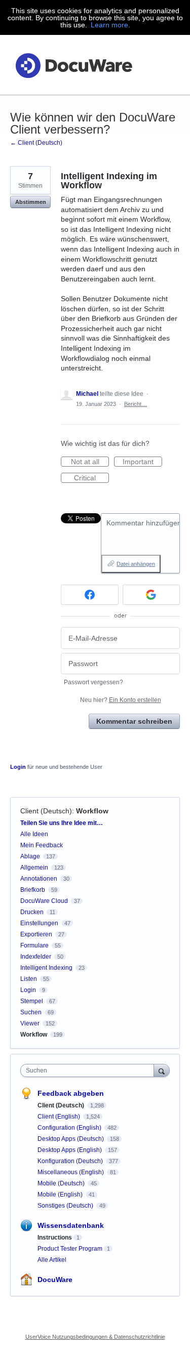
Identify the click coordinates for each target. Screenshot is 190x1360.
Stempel (31, 1001)
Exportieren (36, 934)
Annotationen (38, 878)
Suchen (31, 1012)
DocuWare (54, 1279)
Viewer (30, 1023)
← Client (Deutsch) (36, 142)
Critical (91, 478)
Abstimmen (30, 202)
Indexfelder (35, 956)
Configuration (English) (70, 1127)
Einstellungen (39, 923)
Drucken (32, 912)
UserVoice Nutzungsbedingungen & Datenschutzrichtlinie (95, 1337)
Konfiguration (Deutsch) (70, 1161)
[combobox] (89, 1070)
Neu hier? (120, 700)
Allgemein (34, 867)
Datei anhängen (136, 564)
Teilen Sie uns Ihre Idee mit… (61, 823)
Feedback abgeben (70, 1093)
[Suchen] (162, 1070)
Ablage (30, 856)
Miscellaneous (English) (71, 1172)
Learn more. (110, 25)
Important (142, 462)
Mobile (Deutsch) (61, 1183)
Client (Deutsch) (46, 811)
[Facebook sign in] (90, 595)
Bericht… (135, 404)
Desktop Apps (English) (70, 1149)
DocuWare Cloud (44, 900)
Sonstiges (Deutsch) (66, 1205)
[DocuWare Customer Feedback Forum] (73, 65)
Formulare (34, 945)
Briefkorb (32, 889)
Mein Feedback (41, 845)
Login (18, 767)
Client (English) (59, 1116)
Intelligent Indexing (46, 967)
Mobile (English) (60, 1194)
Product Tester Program (69, 1248)
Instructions (54, 1237)
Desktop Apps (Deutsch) (71, 1138)
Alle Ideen (34, 834)
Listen (28, 978)
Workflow (92, 811)
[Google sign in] (151, 595)
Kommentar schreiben (134, 721)
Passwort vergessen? (93, 682)
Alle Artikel (51, 1259)
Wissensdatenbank (70, 1225)
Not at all (90, 462)
